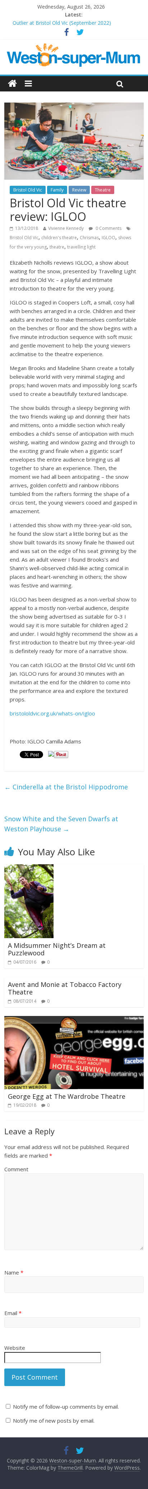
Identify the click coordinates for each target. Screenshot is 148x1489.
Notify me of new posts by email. (53, 1420)
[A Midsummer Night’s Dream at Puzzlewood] (29, 869)
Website (14, 1347)
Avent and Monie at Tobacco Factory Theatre (64, 988)
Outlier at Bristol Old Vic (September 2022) (62, 22)
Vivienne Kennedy (66, 228)
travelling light (81, 247)
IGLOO (108, 238)
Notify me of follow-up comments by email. (66, 1406)
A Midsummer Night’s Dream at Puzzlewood (57, 949)
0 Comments (107, 228)
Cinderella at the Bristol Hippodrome (66, 787)
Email (13, 1313)
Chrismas (89, 238)
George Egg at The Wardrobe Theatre (66, 1096)
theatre (57, 247)
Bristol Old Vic (27, 190)
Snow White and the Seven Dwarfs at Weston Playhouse (61, 823)
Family (57, 190)
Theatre (103, 190)
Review (79, 190)
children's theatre (59, 238)
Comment (16, 1169)
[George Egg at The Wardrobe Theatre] (73, 1020)
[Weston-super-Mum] (73, 47)
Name (13, 1272)
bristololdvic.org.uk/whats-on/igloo (52, 713)
